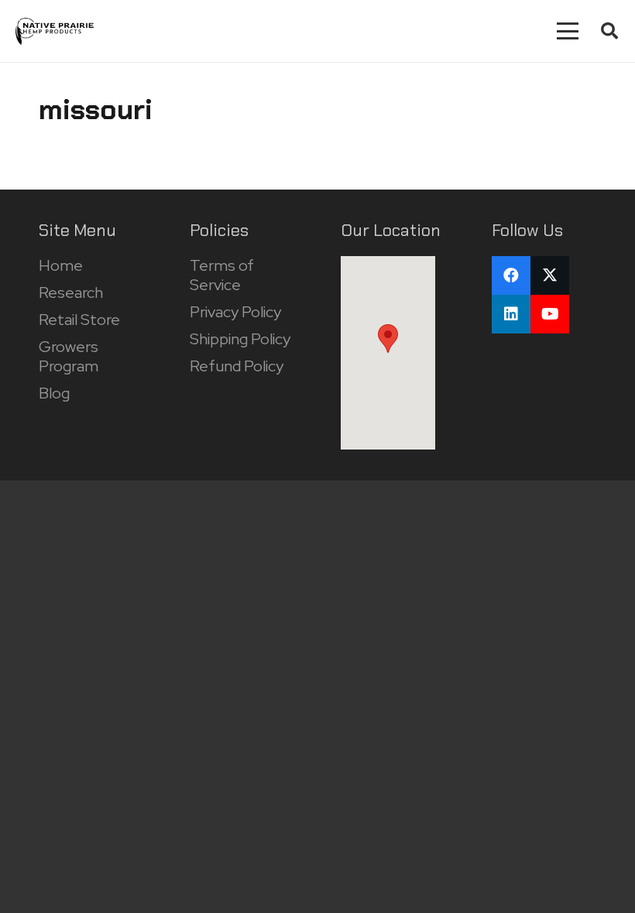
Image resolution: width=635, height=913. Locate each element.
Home (61, 265)
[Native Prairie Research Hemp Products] (54, 31)
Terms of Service (222, 275)
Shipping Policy (240, 339)
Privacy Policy (235, 312)
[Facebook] (511, 275)
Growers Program (68, 356)
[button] (567, 31)
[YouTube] (549, 314)
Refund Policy (236, 366)
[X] (549, 275)
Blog (54, 393)
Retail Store (79, 319)
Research (71, 292)
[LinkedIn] (511, 314)
